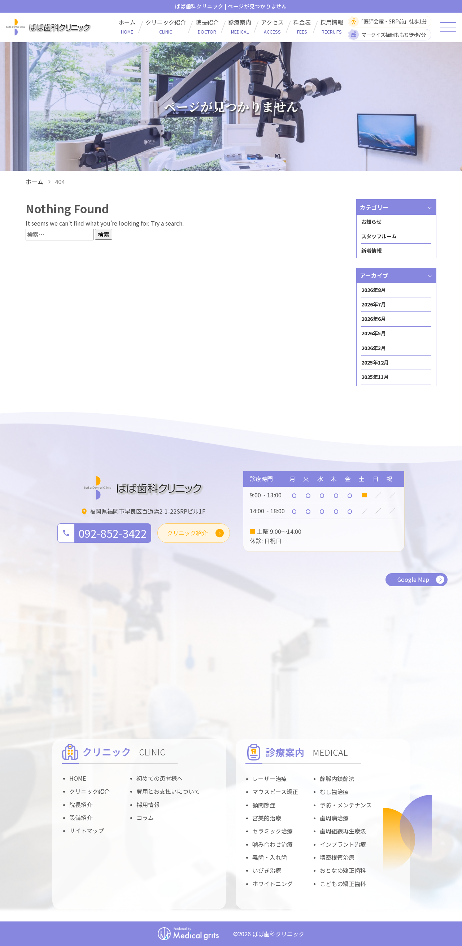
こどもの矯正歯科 (343, 883)
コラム (145, 817)
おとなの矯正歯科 (343, 870)
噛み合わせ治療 (272, 844)
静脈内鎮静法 (337, 778)
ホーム (127, 26)
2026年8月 (373, 289)
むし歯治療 (334, 791)
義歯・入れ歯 (269, 857)
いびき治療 (266, 870)
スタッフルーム (379, 236)
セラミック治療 (272, 831)
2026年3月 (373, 348)
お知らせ (371, 221)
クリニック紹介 (165, 26)
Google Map (413, 579)
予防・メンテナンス (346, 805)
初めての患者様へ (159, 778)
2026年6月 (373, 318)
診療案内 (239, 26)
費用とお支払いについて (168, 791)
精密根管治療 (337, 857)
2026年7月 (373, 304)
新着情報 (371, 250)
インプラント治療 (343, 844)
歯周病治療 (334, 818)
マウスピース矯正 (275, 791)
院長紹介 (207, 26)
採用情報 (331, 26)
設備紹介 (80, 817)
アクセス (272, 26)
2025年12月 (375, 362)
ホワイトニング (272, 883)
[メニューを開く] (448, 27)
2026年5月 (373, 333)
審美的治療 (266, 818)
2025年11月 (375, 376)
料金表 (302, 26)
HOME (77, 778)
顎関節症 (263, 805)
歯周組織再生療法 (343, 831)
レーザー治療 (269, 778)
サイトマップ (86, 830)
